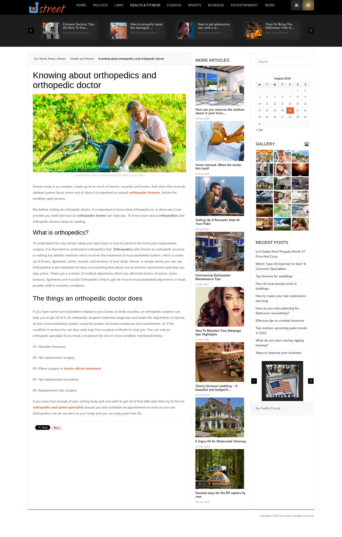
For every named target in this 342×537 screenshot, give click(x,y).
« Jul (259, 130)
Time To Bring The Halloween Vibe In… (280, 26)
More (270, 5)
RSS (308, 5)
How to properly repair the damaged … (147, 26)
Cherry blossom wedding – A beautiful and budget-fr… (216, 387)
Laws (118, 5)
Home (81, 5)
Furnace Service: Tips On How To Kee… (78, 26)
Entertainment (244, 5)
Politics (100, 5)
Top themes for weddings (274, 276)
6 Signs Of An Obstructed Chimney (220, 441)
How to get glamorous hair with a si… (214, 26)
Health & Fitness (145, 5)
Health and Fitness (82, 58)
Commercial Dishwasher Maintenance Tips (213, 277)
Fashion (174, 5)
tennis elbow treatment (82, 368)
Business (216, 5)
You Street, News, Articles (50, 58)
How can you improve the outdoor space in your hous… (220, 111)
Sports (194, 5)
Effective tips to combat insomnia (280, 320)
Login (296, 5)
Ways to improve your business (279, 353)
